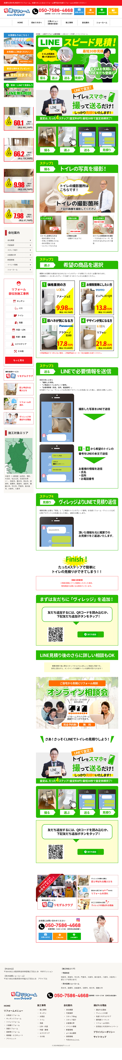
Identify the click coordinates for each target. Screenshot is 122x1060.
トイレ (42, 1020)
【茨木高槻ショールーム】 (14, 976)
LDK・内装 (44, 1026)
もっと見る (18, 360)
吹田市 (63, 977)
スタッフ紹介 (13, 250)
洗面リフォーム (12, 1029)
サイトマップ (100, 1037)
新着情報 (11, 260)
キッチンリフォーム (13, 1019)
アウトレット (11, 1039)
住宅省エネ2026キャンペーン (107, 1026)
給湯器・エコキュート (14, 1035)
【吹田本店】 (9, 969)
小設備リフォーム (13, 1025)
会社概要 (11, 240)
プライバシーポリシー (104, 1032)
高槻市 (70, 988)
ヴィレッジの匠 (102, 1013)
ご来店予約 (90, 12)
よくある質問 (71, 1033)
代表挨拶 (11, 245)
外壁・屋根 (44, 1030)
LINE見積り (102, 12)
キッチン (43, 1013)
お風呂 (42, 1016)
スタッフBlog (71, 1016)
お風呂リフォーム (13, 1015)
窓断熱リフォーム (13, 1032)
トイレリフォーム (13, 1022)
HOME (20, 22)
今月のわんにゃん (72, 1040)
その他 (42, 1036)
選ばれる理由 (101, 1010)
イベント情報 (13, 265)
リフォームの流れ (102, 1023)
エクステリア (45, 1033)
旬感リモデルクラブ (103, 1016)
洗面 (41, 1023)
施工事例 (43, 1010)
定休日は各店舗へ (67, 14)
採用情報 (69, 1036)
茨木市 (63, 988)
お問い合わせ (79, 12)
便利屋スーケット (102, 1020)
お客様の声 (12, 255)
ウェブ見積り (113, 12)
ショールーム (13, 270)
